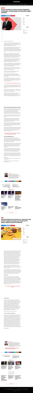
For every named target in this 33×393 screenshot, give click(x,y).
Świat (12, 4)
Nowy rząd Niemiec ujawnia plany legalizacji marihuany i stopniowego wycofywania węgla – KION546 (16, 356)
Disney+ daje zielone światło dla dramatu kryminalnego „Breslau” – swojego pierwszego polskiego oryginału (18, 377)
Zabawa (2, 217)
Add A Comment (11, 212)
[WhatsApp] (2, 40)
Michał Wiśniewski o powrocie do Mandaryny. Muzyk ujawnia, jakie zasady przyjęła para (18, 367)
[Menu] (1, 4)
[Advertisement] (14, 35)
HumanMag (15, 390)
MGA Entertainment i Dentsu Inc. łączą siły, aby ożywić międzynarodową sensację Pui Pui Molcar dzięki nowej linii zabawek (6, 186)
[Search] (31, 4)
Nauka (17, 4)
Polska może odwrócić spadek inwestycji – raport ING (11, 207)
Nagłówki (10, 4)
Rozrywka (25, 4)
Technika (20, 4)
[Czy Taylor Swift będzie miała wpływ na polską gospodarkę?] (4, 192)
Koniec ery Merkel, (11, 73)
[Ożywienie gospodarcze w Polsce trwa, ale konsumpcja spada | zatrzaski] (18, 204)
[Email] (2, 41)
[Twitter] (2, 35)
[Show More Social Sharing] (15, 15)
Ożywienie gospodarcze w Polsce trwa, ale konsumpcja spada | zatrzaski (18, 207)
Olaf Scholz (7, 43)
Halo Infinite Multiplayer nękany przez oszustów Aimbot (6, 356)
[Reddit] (2, 38)
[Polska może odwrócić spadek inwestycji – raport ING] (11, 204)
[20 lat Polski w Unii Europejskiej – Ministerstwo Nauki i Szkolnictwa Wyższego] (4, 204)
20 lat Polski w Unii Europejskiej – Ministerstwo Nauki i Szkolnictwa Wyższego (4, 208)
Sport (22, 4)
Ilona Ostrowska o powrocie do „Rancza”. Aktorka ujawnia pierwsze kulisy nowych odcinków (10, 367)
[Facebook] (2, 33)
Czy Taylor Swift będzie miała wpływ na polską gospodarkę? (4, 196)
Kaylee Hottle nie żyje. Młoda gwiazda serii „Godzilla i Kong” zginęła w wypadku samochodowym (4, 367)
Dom (7, 4)
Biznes (15, 4)
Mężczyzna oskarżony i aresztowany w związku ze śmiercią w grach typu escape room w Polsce (11, 377)
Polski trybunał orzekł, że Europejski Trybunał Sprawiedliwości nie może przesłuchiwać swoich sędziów (16, 185)
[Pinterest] (2, 36)
